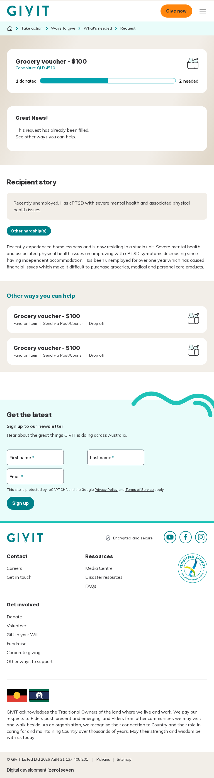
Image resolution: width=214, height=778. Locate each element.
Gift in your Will (22, 634)
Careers (14, 568)
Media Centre (99, 568)
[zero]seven (60, 770)
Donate (14, 616)
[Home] (10, 28)
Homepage (28, 11)
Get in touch (19, 577)
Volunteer (16, 625)
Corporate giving (23, 652)
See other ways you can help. (46, 137)
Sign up (20, 503)
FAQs (90, 586)
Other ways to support (30, 661)
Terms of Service (139, 490)
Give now (176, 11)
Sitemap (124, 759)
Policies (103, 759)
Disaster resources (104, 577)
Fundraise (16, 643)
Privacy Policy (106, 490)
